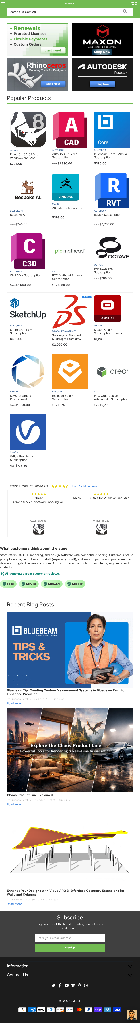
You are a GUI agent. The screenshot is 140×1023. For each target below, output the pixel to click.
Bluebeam (100, 150)
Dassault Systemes (64, 331)
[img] (60, 486)
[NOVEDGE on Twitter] (53, 985)
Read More (14, 703)
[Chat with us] (132, 1015)
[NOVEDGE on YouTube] (66, 985)
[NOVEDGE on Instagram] (86, 985)
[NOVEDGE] (70, 3)
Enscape (57, 391)
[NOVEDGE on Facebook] (60, 985)
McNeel (14, 150)
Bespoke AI (16, 210)
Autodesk (58, 150)
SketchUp (16, 325)
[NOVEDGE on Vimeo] (73, 985)
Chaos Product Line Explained (30, 795)
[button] (13, 517)
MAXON (56, 204)
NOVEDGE (75, 1000)
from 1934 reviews (85, 486)
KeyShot (15, 391)
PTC (54, 271)
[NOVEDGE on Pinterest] (79, 985)
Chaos (14, 452)
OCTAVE (98, 264)
